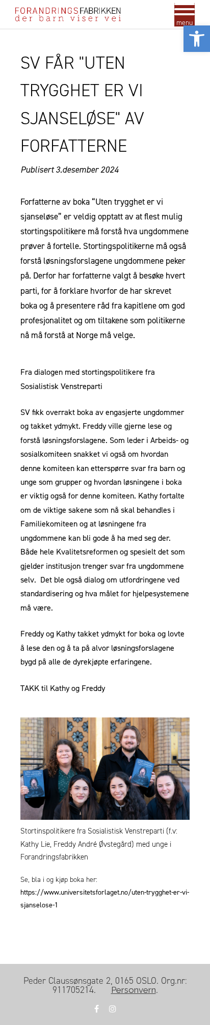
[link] (196, 38)
